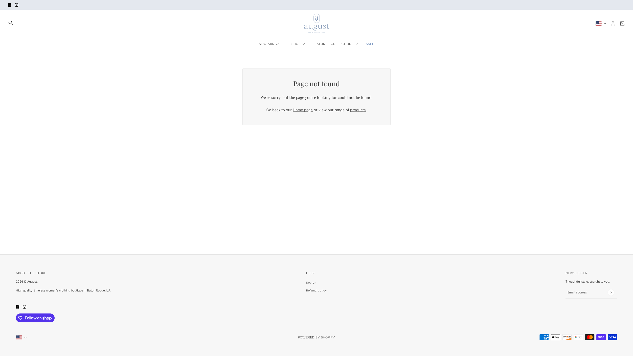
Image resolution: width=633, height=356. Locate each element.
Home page (303, 110)
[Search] (10, 22)
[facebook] (9, 5)
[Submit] (611, 292)
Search (311, 282)
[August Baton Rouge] (316, 23)
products (358, 110)
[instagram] (16, 5)
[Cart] (622, 23)
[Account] (613, 23)
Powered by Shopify (316, 337)
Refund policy (316, 290)
